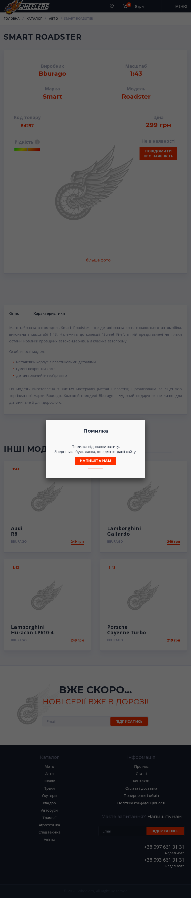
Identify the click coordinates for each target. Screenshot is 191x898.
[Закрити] (140, 425)
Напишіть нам (95, 460)
